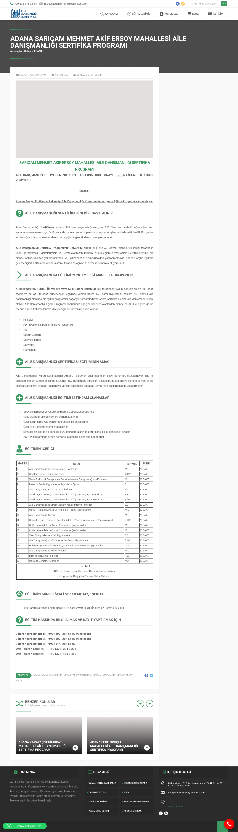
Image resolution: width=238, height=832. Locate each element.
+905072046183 (175, 806)
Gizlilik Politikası (98, 802)
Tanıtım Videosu (97, 792)
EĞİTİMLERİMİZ (141, 13)
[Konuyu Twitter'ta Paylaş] (151, 675)
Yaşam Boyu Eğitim (99, 811)
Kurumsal (171, 13)
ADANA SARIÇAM (49, 675)
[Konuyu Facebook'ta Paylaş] (146, 675)
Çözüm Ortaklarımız (135, 783)
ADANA (38, 51)
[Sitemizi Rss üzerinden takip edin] (183, 4)
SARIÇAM (41, 75)
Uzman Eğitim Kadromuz (102, 783)
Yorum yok (61, 75)
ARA (224, 3)
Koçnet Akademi (132, 811)
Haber (27, 51)
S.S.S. (126, 792)
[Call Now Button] (229, 824)
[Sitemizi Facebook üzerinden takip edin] (178, 4)
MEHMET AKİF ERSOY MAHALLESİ (75, 675)
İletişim (218, 13)
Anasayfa (111, 13)
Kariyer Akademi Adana (136, 802)
